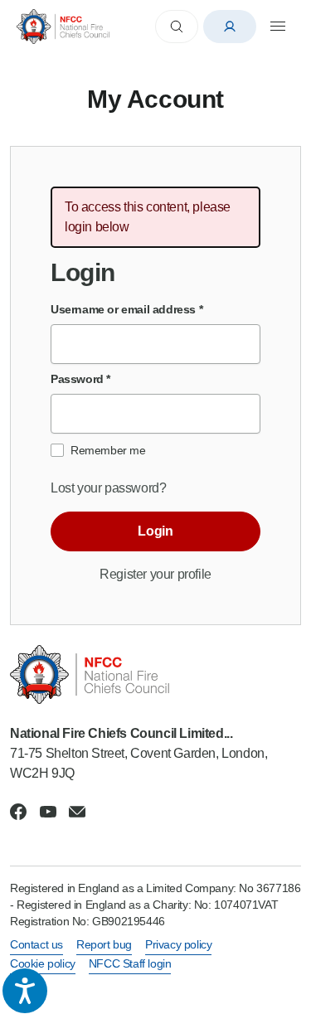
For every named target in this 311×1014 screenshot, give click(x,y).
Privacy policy (178, 944)
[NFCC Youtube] (48, 811)
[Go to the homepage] (63, 26)
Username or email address (126, 309)
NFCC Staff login (130, 963)
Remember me (108, 450)
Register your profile (155, 574)
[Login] (229, 26)
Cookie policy (42, 963)
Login (155, 531)
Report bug (104, 944)
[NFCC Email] (77, 811)
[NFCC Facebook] (18, 811)
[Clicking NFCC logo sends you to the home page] (155, 674)
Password (80, 379)
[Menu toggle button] (277, 26)
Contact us (36, 944)
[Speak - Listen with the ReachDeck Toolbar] (24, 990)
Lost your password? (108, 488)
